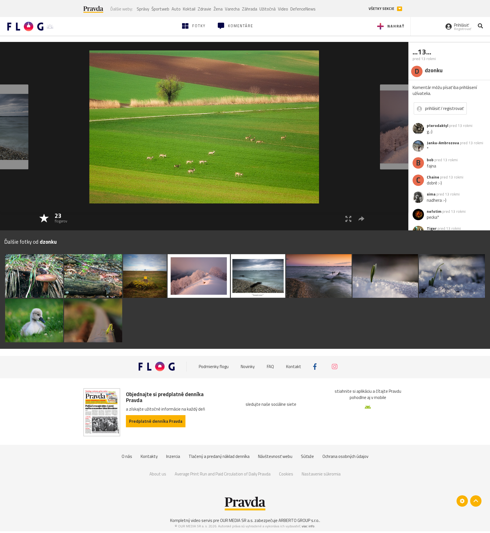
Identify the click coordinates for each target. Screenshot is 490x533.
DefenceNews (303, 9)
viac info (308, 526)
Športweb (160, 9)
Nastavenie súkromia (321, 474)
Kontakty (149, 456)
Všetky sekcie (382, 8)
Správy (143, 9)
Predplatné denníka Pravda (155, 421)
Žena (218, 9)
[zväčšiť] (348, 219)
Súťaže (307, 456)
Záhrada (249, 9)
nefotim (434, 211)
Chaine (433, 177)
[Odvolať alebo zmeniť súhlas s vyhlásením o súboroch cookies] (462, 501)
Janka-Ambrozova (443, 143)
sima (431, 194)
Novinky (248, 366)
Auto (176, 9)
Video (283, 9)
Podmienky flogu (214, 366)
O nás (127, 456)
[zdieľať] (361, 219)
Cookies (286, 474)
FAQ (270, 366)
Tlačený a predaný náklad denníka (219, 456)
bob (430, 160)
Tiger (432, 228)
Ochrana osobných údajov (345, 456)
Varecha (232, 9)
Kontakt (293, 366)
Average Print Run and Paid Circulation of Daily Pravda (223, 474)
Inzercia (173, 456)
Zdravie (204, 9)
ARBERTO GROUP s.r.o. (298, 520)
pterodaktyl (437, 125)
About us (157, 474)
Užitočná (267, 9)
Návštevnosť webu (275, 456)
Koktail (189, 9)
